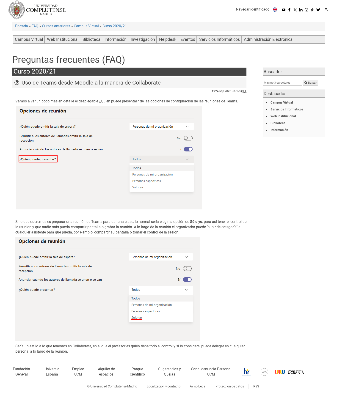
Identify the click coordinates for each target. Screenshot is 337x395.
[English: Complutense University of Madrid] (275, 9)
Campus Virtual (86, 26)
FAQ (35, 26)
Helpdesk (167, 39)
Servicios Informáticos (219, 39)
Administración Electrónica (268, 39)
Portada (21, 26)
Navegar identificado (252, 9)
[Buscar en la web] (326, 9)
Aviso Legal (198, 386)
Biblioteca (91, 39)
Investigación (143, 39)
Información (116, 39)
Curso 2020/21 (114, 26)
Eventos (187, 39)
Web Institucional (62, 39)
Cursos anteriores (56, 26)
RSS (256, 386)
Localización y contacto (163, 386)
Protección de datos (229, 386)
